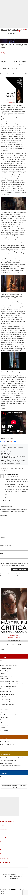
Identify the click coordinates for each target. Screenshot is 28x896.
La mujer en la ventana (6, 702)
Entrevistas (3, 842)
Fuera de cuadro (4, 850)
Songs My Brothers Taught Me (8, 714)
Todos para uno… (4, 777)
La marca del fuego (5, 699)
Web (1, 553)
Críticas (2, 825)
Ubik (1, 746)
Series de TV (3, 838)
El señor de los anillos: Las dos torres (9, 686)
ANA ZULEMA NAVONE (11, 474)
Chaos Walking (4, 671)
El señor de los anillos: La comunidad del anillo (12, 683)
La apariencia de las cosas (7, 694)
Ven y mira (2, 727)
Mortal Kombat (4, 709)
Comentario (4, 515)
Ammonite (3, 663)
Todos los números (15, 45)
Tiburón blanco (4, 717)
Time (1, 720)
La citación (3, 696)
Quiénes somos (5, 45)
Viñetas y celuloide (5, 862)
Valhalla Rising (4, 725)
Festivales (3, 834)
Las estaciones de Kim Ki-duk (8, 760)
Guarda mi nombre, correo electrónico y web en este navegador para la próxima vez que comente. (14, 564)
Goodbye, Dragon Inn (5, 691)
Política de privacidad (21, 44)
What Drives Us (4, 730)
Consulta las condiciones (14, 640)
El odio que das (4, 678)
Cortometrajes (4, 858)
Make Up (2, 707)
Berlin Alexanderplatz (5, 668)
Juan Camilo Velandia (21, 64)
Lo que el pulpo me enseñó (7, 704)
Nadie (1, 712)
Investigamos (3, 829)
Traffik (1, 722)
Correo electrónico (6, 545)
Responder (8, 500)
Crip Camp (2, 673)
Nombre (3, 537)
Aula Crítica (8, 44)
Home (2, 44)
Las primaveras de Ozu (6, 763)
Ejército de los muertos (6, 676)
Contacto (3, 47)
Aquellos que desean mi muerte (8, 665)
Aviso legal (24, 45)
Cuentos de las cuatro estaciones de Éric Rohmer (13, 758)
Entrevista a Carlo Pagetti (7, 744)
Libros (13, 44)
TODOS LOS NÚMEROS (7, 821)
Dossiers (2, 854)
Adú (1, 660)
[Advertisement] (14, 14)
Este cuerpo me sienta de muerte (9, 689)
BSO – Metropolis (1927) (6, 741)
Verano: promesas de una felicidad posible (11, 765)
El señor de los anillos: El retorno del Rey (10, 681)
